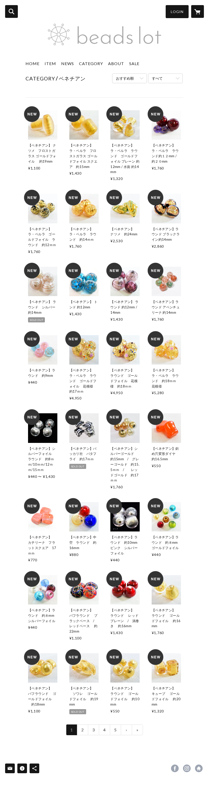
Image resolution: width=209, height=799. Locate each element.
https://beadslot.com (199, 768)
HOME (32, 63)
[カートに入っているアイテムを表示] (197, 11)
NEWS (67, 63)
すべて (157, 78)
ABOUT (116, 63)
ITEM (50, 63)
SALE (134, 63)
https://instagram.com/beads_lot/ (187, 768)
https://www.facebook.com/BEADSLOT (175, 768)
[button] (177, 11)
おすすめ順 (125, 78)
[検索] (11, 11)
